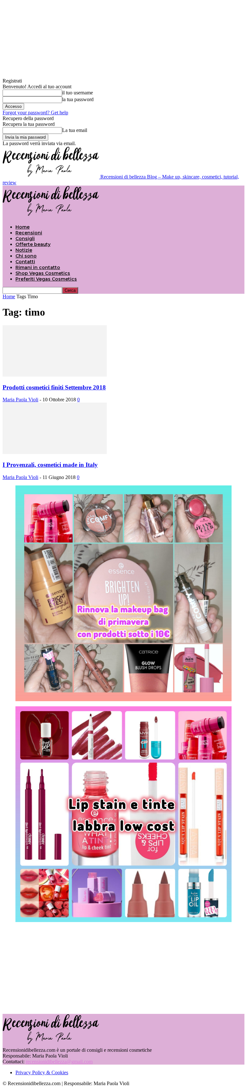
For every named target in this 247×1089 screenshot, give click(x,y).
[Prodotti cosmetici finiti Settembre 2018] (55, 375)
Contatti (25, 262)
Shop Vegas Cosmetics (42, 273)
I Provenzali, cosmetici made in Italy (50, 464)
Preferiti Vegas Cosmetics (46, 279)
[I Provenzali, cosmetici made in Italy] (55, 452)
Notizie (23, 250)
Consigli (25, 238)
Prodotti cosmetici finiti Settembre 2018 (54, 387)
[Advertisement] (123, 967)
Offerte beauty (32, 244)
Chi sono (26, 256)
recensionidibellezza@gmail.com (59, 1061)
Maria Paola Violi (20, 399)
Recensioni (28, 233)
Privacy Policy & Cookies (41, 1072)
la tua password (78, 99)
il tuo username (77, 92)
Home (22, 227)
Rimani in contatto (37, 267)
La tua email (74, 130)
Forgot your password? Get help (35, 112)
